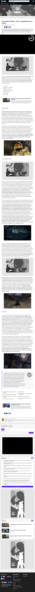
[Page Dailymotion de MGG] (10, 576)
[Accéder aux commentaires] (10, 27)
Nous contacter (15, 576)
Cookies (14, 583)
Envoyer (31, 432)
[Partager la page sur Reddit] (8, 27)
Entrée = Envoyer (25, 432)
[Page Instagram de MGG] (4, 579)
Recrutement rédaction (17, 579)
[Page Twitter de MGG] (6, 576)
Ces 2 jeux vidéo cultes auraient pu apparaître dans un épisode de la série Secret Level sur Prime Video (18, 474)
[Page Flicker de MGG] (2, 579)
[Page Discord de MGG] (4, 576)
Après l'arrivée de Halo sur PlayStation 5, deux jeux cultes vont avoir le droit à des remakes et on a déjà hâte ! (18, 466)
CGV (14, 590)
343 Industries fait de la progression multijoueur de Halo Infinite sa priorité (21, 404)
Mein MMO (25, 576)
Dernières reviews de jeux (7, 17)
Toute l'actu (17, 486)
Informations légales (16, 580)
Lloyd (6, 418)
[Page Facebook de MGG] (2, 576)
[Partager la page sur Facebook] (4, 27)
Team (14, 577)
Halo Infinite (12, 17)
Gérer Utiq (15, 588)
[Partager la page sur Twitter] (6, 27)
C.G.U (14, 582)
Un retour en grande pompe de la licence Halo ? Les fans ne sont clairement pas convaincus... (17, 478)
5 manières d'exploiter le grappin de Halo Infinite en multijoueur (21, 99)
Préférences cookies (16, 585)
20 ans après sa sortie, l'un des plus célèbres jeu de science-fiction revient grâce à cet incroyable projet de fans (18, 483)
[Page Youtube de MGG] (8, 576)
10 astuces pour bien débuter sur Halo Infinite (18, 530)
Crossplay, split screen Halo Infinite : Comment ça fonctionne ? (21, 524)
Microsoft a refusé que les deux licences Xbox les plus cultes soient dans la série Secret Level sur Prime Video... (18, 476)
